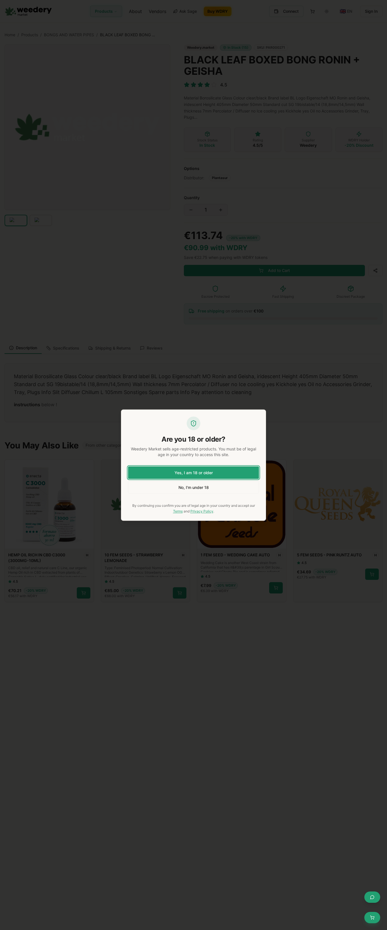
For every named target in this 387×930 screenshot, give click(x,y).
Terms (178, 511)
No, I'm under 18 (193, 487)
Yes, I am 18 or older (194, 472)
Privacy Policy (201, 511)
